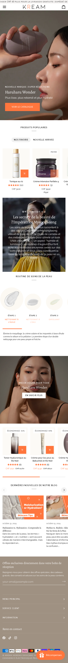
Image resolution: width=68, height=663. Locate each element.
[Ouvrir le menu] (7, 7)
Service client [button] (11, 608)
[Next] (64, 490)
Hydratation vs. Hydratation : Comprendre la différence (22, 529)
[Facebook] (4, 637)
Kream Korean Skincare (19, 655)
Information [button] (10, 617)
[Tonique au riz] (16, 163)
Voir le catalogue (22, 107)
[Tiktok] (10, 637)
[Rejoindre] (62, 581)
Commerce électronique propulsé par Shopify (30, 658)
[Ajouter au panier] (24, 173)
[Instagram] (15, 637)
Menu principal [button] (11, 599)
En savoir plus (34, 395)
